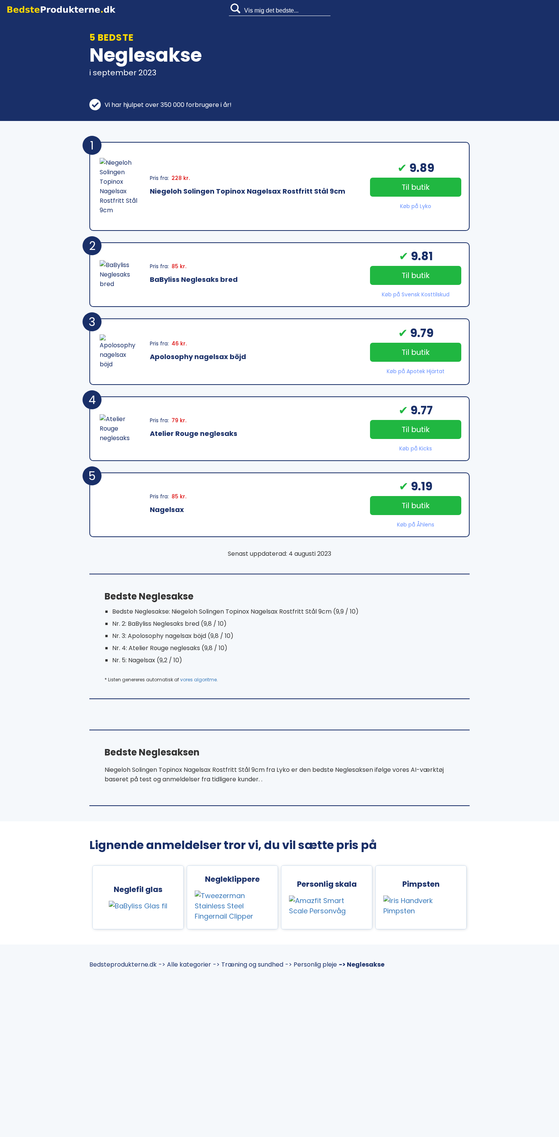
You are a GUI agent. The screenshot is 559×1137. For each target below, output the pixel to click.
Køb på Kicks (415, 448)
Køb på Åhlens (415, 524)
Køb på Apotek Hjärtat (416, 371)
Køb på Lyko (415, 206)
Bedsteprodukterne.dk (123, 964)
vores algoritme (198, 679)
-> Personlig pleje (311, 964)
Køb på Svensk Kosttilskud (415, 294)
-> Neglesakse (361, 964)
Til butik (416, 187)
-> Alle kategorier (185, 964)
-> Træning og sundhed (248, 964)
